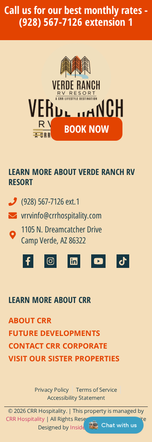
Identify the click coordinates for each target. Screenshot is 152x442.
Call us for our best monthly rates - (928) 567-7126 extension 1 (76, 16)
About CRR (30, 320)
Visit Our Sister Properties (63, 358)
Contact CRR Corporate (57, 346)
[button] (38, 132)
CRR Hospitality (25, 419)
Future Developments (54, 333)
